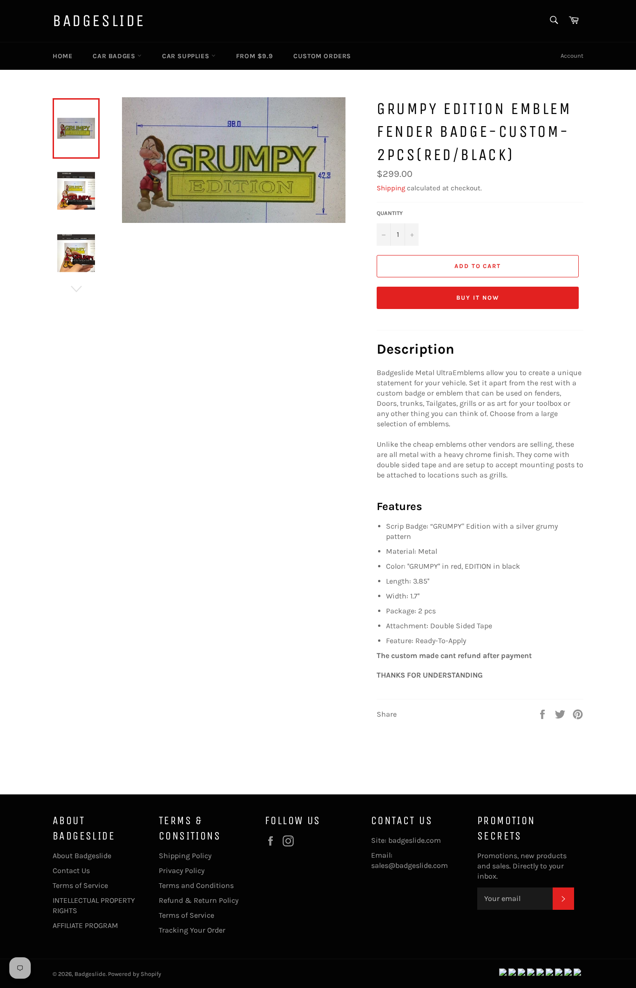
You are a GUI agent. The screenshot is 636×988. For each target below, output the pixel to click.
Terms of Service (80, 885)
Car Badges (115, 56)
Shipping (391, 188)
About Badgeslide (82, 855)
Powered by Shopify (134, 973)
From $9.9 (254, 56)
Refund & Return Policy (198, 900)
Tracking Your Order (192, 930)
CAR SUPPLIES (186, 56)
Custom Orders (322, 56)
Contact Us (71, 870)
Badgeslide (99, 21)
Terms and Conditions (196, 885)
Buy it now (477, 297)
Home (62, 56)
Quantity (390, 213)
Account (572, 55)
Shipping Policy (185, 855)
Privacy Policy (181, 870)
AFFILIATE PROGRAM (85, 925)
